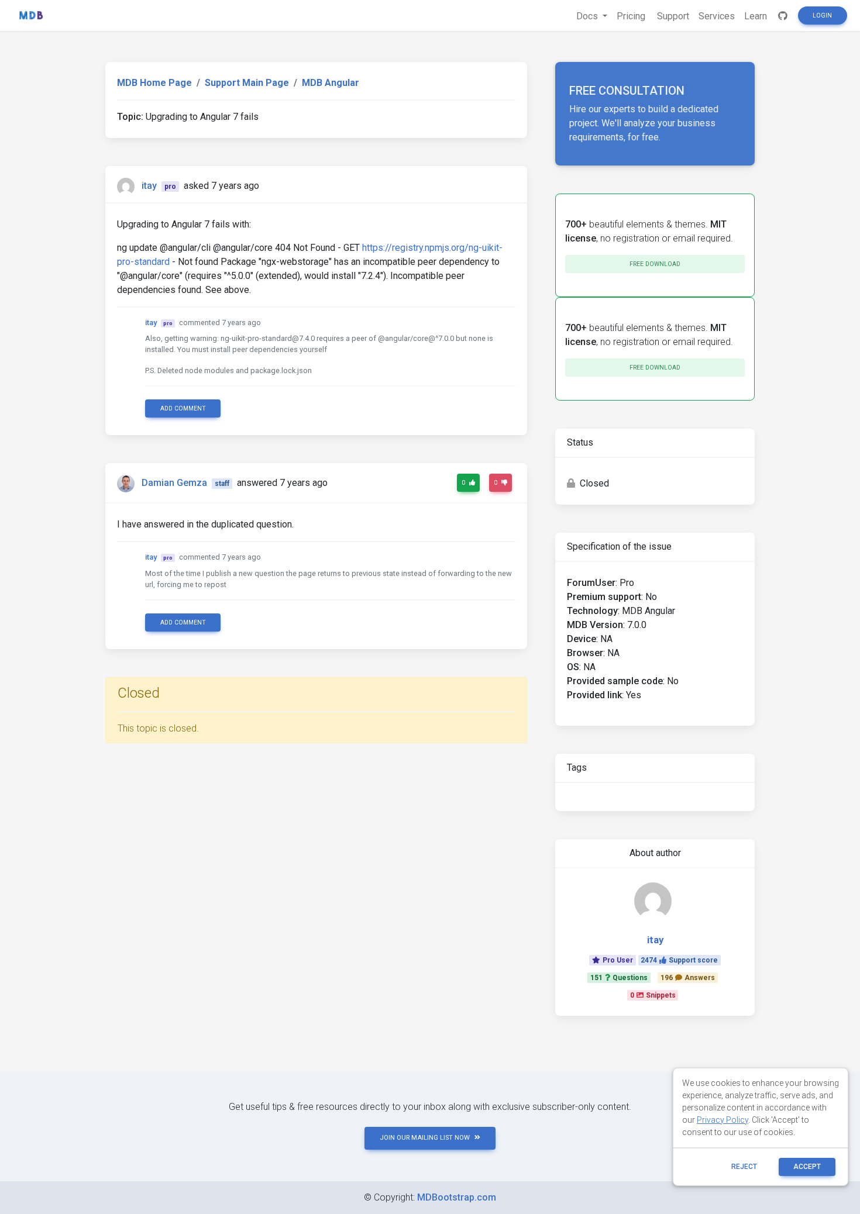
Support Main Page (247, 82)
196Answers (688, 978)
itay (149, 185)
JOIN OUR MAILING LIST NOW (425, 1137)
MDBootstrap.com (456, 1197)
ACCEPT (807, 1167)
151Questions (619, 978)
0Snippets (653, 995)
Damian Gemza (174, 482)
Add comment (183, 408)
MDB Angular (330, 82)
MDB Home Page (154, 82)
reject (744, 1167)
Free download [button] (654, 264)
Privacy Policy (722, 1120)
